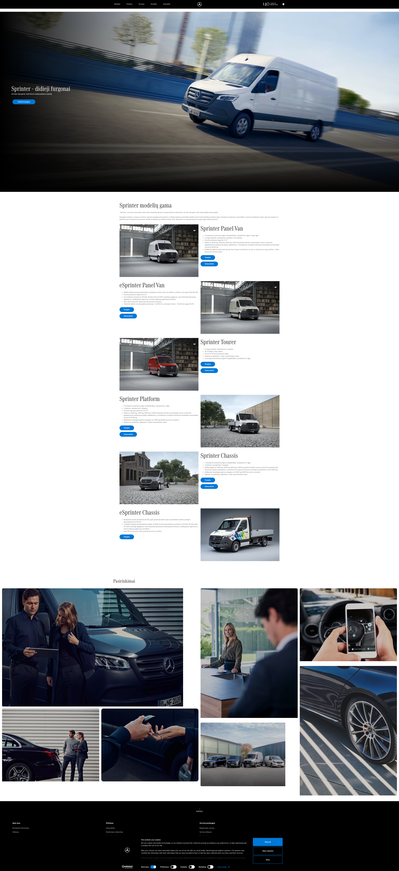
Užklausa (15, 832)
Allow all (268, 842)
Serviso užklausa (205, 832)
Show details (222, 867)
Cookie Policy (146, 860)
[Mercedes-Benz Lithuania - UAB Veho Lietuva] (199, 4)
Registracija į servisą (207, 828)
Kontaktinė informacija (20, 828)
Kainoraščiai (110, 828)
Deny (268, 860)
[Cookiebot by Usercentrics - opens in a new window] (127, 867)
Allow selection (267, 851)
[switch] (174, 867)
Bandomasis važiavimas (114, 832)
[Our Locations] (283, 4)
